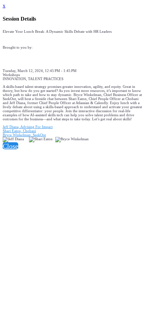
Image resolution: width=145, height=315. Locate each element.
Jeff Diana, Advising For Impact (28, 127)
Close (10, 146)
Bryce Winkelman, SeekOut (24, 135)
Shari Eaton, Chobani (19, 131)
